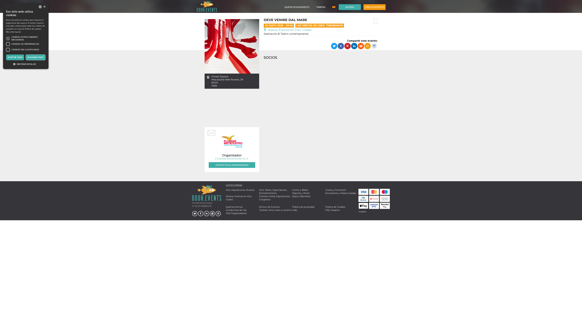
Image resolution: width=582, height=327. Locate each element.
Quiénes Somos (234, 207)
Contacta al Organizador (232, 165)
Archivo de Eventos (269, 207)
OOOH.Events (205, 203)
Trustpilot (362, 212)
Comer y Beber (300, 190)
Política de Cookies (335, 207)
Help (294, 210)
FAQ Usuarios (332, 210)
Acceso (349, 7)
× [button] (44, 7)
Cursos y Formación (335, 190)
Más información (13, 32)
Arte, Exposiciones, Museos (240, 190)
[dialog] (25, 36)
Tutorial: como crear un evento (275, 210)
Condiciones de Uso (236, 210)
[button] (25, 64)
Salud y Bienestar (301, 196)
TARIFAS (320, 7)
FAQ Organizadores (236, 213)
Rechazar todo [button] (35, 57)
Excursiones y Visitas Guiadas (340, 193)
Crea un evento (374, 7)
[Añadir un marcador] (375, 21)
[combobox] (40, 6)
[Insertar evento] (367, 46)
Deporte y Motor (301, 193)
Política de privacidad (303, 207)
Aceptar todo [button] (15, 57)
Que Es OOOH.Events (296, 7)
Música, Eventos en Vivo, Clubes (289, 30)
